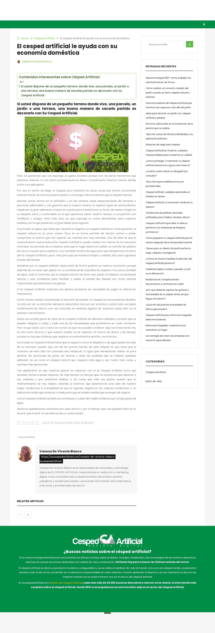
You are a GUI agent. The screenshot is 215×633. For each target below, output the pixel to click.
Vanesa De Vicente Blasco (61, 451)
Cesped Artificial (45, 24)
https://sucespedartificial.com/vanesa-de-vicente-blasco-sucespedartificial (78, 459)
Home (24, 38)
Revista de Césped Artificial (66, 582)
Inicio (24, 24)
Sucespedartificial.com (62, 603)
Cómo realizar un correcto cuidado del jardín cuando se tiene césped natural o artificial (168, 93)
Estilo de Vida (71, 24)
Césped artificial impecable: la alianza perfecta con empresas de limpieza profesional (166, 228)
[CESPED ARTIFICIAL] (41, 10)
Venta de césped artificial (102, 24)
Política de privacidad (154, 603)
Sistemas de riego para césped (163, 144)
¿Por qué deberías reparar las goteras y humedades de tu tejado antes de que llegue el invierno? (167, 294)
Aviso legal (134, 603)
